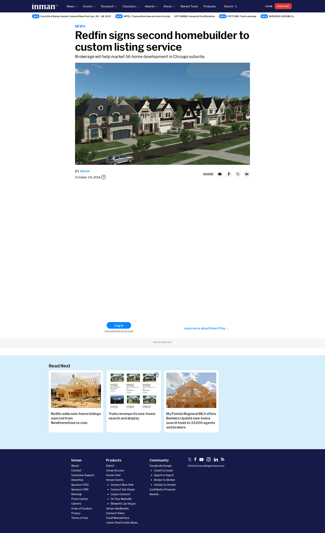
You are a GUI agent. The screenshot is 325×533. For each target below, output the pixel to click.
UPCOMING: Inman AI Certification (194, 16)
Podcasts (210, 6)
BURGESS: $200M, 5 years (284, 16)
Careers (76, 503)
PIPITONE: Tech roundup (241, 16)
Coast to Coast (163, 470)
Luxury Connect (120, 494)
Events (87, 6)
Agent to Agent (164, 475)
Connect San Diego (123, 489)
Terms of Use (79, 517)
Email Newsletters (117, 517)
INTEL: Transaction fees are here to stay (147, 16)
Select (110, 465)
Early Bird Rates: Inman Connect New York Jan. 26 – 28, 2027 (75, 16)
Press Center (79, 498)
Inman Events (114, 479)
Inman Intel (113, 475)
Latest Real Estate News (122, 522)
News (70, 6)
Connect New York (122, 484)
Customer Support (82, 475)
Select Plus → (219, 328)
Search (228, 6)
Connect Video (115, 513)
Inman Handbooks (117, 508)
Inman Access (115, 470)
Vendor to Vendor (165, 484)
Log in (268, 6)
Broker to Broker (164, 479)
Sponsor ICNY (80, 489)
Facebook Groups (161, 465)
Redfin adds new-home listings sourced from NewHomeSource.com (76, 418)
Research (107, 6)
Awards (150, 6)
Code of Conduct (81, 508)
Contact (76, 470)
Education (129, 6)
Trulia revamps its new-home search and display (132, 416)
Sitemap (76, 494)
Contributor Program (162, 489)
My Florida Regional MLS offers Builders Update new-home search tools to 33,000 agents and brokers (191, 420)
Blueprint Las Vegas (123, 503)
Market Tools (189, 6)
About (167, 6)
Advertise (77, 479)
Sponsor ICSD (80, 484)
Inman (85, 171)
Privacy (75, 513)
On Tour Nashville (121, 498)
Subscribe (283, 6)
